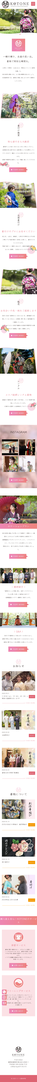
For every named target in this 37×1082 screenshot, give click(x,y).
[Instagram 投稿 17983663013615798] (10, 464)
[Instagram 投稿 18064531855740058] (10, 447)
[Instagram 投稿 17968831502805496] (27, 447)
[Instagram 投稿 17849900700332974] (27, 464)
